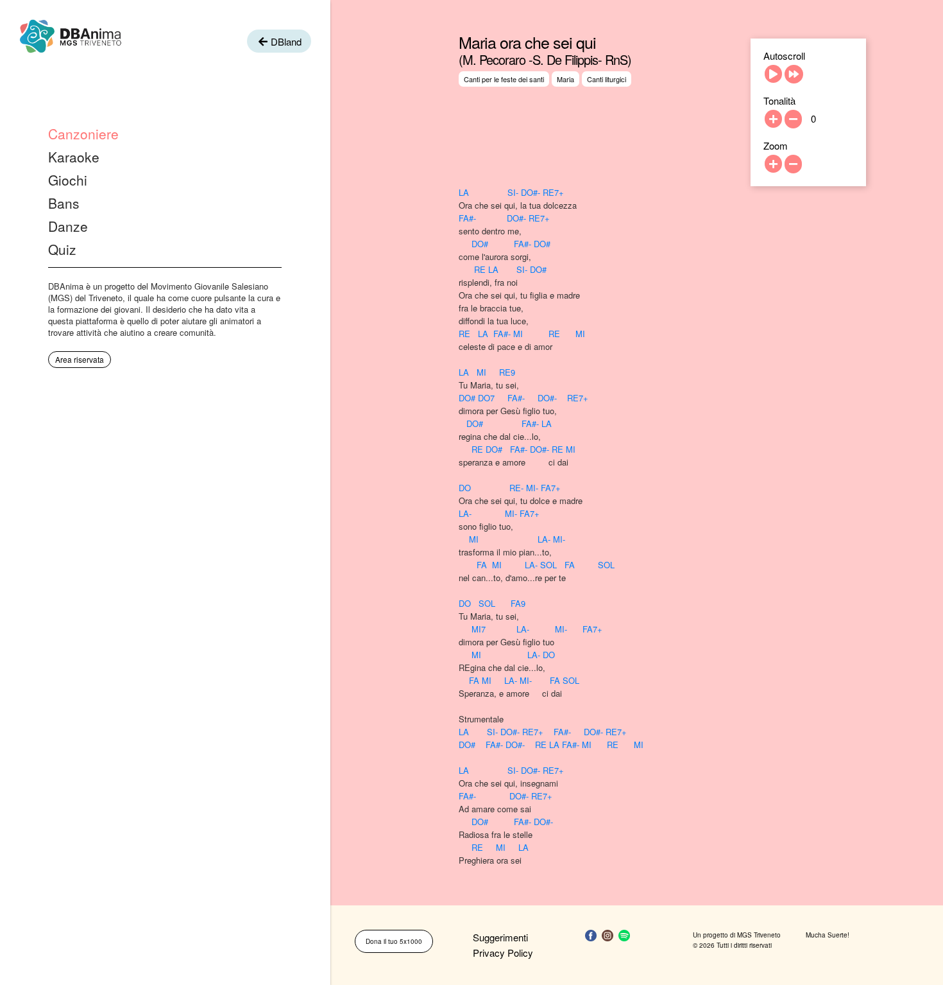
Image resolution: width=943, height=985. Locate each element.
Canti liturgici (606, 79)
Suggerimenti (500, 937)
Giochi (67, 179)
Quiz (62, 249)
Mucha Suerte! (827, 934)
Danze (68, 226)
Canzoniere (83, 133)
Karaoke (73, 156)
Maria (565, 79)
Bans (64, 203)
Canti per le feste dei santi (504, 79)
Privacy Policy (503, 952)
